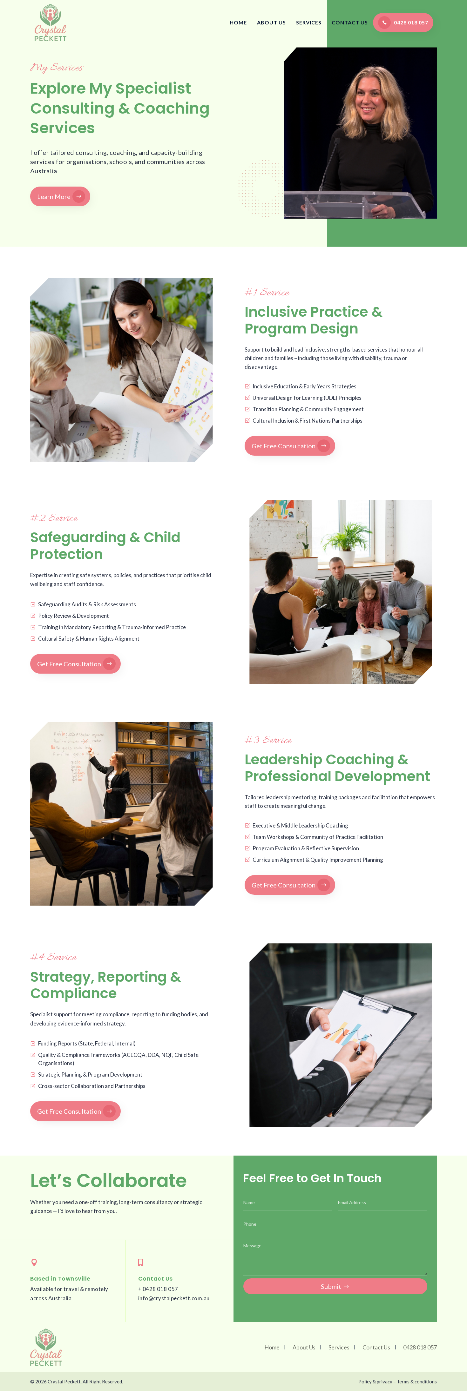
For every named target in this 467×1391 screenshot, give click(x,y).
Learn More (54, 196)
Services (308, 22)
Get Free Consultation (283, 446)
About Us (271, 22)
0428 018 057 (411, 22)
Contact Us (350, 22)
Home (238, 22)
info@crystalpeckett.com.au (174, 1298)
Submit (331, 1286)
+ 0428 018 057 (158, 1289)
